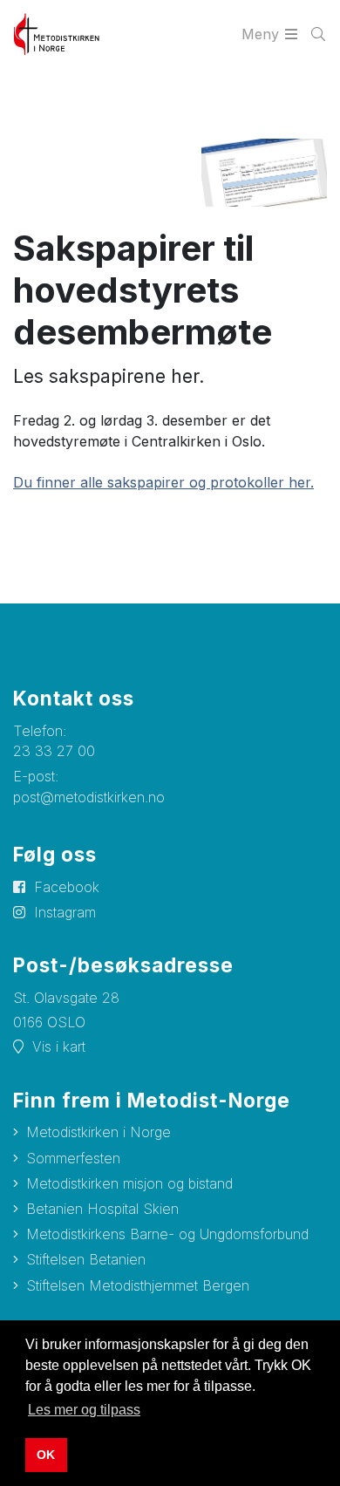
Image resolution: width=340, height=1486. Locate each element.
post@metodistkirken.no (89, 797)
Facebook (66, 887)
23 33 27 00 (54, 751)
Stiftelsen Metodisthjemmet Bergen (137, 1285)
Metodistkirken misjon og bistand (129, 1183)
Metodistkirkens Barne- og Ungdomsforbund (167, 1234)
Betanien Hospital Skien (102, 1208)
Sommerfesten (73, 1158)
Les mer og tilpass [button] (84, 1409)
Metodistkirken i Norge (98, 1132)
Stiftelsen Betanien (86, 1259)
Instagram (65, 912)
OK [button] (46, 1455)
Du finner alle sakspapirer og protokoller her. (163, 482)
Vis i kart (58, 1046)
